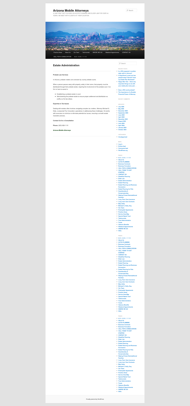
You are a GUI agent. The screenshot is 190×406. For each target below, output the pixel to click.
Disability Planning (124, 176)
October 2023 (122, 129)
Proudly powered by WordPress (95, 399)
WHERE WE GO (97, 52)
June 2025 (121, 115)
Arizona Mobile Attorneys (71, 10)
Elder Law (121, 178)
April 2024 (121, 125)
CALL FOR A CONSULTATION (62, 57)
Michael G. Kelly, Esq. (125, 206)
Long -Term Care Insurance (126, 199)
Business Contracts (124, 164)
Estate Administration (125, 180)
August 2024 (122, 121)
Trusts (120, 222)
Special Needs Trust (124, 216)
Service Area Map (123, 214)
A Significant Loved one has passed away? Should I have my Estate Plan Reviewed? (127, 77)
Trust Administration (124, 220)
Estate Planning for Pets (125, 189)
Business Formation (124, 166)
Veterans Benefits (123, 224)
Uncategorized (122, 137)
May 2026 (121, 109)
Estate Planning (123, 183)
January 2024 (122, 127)
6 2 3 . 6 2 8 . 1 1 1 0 (80, 57)
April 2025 (121, 117)
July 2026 (121, 107)
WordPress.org (123, 150)
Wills (119, 231)
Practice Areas (58, 52)
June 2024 (121, 123)
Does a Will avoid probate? (126, 90)
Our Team (76, 52)
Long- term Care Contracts (126, 201)
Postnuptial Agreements (125, 210)
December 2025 (123, 111)
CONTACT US (126, 52)
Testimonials (86, 52)
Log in (120, 144)
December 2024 (123, 119)
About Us (68, 52)
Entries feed (122, 146)
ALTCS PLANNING (124, 162)
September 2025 (123, 113)
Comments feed (123, 148)
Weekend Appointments (112, 52)
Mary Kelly (121, 204)
